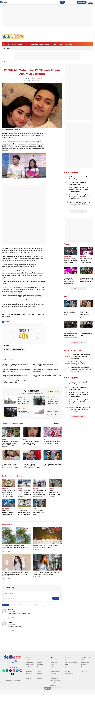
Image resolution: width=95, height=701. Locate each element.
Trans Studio (53, 673)
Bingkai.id (52, 676)
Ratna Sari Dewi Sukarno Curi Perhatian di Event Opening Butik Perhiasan (15, 364)
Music (41, 44)
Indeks (70, 44)
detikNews (29, 660)
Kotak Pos (68, 666)
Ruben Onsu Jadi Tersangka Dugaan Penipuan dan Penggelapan (81, 356)
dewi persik (6, 349)
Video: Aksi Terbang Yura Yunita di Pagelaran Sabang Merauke (86, 261)
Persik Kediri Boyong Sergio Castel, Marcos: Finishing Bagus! (15, 376)
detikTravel (40, 660)
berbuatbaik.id (53, 660)
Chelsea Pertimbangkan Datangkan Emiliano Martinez (55, 493)
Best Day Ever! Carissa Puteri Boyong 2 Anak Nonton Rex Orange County (78, 189)
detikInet (28, 666)
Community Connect (55, 687)
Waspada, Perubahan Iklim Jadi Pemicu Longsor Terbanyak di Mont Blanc (24, 493)
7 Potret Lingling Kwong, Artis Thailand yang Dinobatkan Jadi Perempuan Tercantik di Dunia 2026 (15, 574)
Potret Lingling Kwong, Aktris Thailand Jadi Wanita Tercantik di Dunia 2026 (32, 443)
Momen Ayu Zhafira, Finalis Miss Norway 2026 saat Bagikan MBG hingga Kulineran (10, 443)
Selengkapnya (57, 423)
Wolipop (39, 666)
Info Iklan (67, 671)
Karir (66, 664)
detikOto (28, 676)
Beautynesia (84, 666)
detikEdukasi (29, 662)
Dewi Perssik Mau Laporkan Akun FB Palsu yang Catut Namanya (46, 364)
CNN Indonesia (85, 660)
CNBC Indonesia (85, 662)
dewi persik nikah (18, 349)
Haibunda (83, 664)
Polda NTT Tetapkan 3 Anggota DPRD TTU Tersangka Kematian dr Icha (31, 465)
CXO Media (84, 671)
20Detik (39, 671)
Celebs (14, 44)
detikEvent (52, 666)
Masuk (90, 2)
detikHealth (40, 664)
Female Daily (84, 669)
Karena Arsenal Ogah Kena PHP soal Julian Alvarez (52, 442)
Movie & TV (47, 44)
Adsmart (52, 664)
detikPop (39, 678)
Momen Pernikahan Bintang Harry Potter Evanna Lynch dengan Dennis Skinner (80, 204)
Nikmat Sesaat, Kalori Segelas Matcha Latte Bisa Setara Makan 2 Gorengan (8, 493)
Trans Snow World (54, 671)
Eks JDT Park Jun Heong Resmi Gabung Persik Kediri (47, 376)
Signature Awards (54, 669)
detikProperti (29, 678)
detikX (38, 669)
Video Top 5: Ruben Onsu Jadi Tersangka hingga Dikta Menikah (70, 260)
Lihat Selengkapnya (77, 211)
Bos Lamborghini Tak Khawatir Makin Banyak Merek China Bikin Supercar (39, 493)
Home (8, 44)
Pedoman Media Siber (71, 662)
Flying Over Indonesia (55, 680)
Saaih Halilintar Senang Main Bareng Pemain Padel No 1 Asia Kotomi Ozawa (80, 197)
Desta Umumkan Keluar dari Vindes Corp (52, 465)
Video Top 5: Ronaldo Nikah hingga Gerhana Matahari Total (69, 280)
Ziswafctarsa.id (54, 678)
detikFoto (39, 673)
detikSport (29, 671)
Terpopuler (7, 48)
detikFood (39, 662)
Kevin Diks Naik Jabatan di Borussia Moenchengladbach (24, 512)
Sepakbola (29, 673)
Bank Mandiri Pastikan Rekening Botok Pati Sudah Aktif (7, 513)
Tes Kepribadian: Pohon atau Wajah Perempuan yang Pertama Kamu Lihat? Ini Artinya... (15, 547)
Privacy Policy (69, 673)
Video (61, 44)
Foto (65, 44)
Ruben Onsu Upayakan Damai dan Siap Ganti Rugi (81, 363)
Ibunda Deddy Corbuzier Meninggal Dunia (77, 183)
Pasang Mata (53, 662)
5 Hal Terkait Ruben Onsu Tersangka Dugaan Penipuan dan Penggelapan (81, 369)
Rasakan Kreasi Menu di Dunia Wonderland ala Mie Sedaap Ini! (86, 279)
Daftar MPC (81, 2)
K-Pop (26, 44)
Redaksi (67, 660)
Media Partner (69, 669)
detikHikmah (40, 676)
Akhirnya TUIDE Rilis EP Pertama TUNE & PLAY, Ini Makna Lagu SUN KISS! (45, 546)
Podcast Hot (34, 44)
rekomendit (53, 685)
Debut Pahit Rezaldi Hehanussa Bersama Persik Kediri (45, 370)
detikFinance (29, 664)
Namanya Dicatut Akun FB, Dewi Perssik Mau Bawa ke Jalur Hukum (16, 370)
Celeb (11, 62)
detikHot (4, 62)
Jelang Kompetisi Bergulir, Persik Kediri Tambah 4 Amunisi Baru (14, 381)
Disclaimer (68, 676)
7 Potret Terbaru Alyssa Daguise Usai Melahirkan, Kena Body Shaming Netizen (10, 465)
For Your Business (54, 682)
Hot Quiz (20, 44)
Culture (55, 44)
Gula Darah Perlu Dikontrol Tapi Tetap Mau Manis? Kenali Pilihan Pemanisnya (46, 573)
